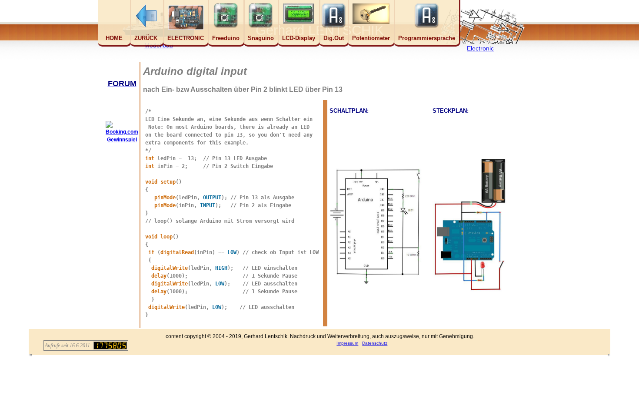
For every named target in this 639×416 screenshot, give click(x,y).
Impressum (347, 343)
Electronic (480, 48)
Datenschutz (374, 343)
